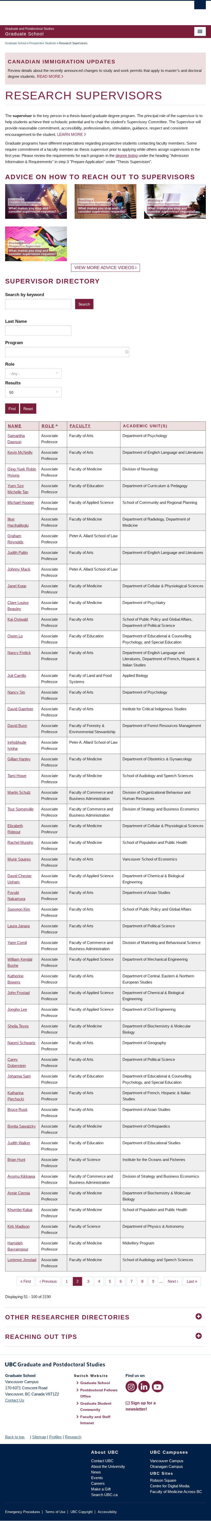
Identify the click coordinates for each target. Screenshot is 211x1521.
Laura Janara (18, 926)
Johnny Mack (18, 569)
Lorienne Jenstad (21, 1260)
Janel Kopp (16, 586)
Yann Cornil (17, 942)
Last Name (16, 321)
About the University (108, 1466)
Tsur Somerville (20, 809)
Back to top (15, 1437)
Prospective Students (42, 43)
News (96, 1472)
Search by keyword (24, 294)
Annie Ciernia (18, 1193)
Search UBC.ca (104, 1494)
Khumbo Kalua (19, 1209)
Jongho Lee (17, 1009)
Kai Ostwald (17, 619)
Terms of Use (55, 1512)
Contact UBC (102, 1461)
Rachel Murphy (20, 842)
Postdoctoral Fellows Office (99, 1393)
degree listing (127, 155)
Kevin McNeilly (20, 452)
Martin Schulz (19, 792)
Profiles (55, 1437)
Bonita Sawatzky (21, 1126)
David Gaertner (20, 709)
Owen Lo (15, 636)
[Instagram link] (131, 1386)
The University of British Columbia (90, 10)
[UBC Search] (200, 6)
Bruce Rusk (17, 1109)
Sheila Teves (18, 1026)
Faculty (80, 426)
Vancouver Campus (166, 1461)
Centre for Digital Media (169, 1486)
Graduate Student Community (95, 1406)
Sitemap (39, 1437)
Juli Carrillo (16, 675)
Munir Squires (19, 859)
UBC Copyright (82, 1512)
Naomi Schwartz (21, 1043)
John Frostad (18, 992)
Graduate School (15, 43)
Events (97, 1478)
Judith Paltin (17, 552)
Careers (98, 1483)
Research (73, 1437)
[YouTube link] (157, 1386)
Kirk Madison (18, 1226)
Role (9, 364)
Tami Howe (16, 775)
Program (14, 342)
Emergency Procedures (22, 1512)
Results (13, 383)
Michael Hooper (20, 502)
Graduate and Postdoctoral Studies (105, 1365)
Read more (49, 76)
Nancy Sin (16, 692)
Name (15, 426)
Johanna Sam (19, 1076)
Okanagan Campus (166, 1466)
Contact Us (14, 1400)
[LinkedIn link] (144, 1386)
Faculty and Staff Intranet (95, 1420)
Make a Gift (101, 1489)
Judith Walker (18, 1143)
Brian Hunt (16, 1159)
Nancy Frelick (19, 652)
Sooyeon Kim (18, 909)
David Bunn (17, 725)
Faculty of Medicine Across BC (176, 1491)
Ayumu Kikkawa (21, 1176)
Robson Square (163, 1480)
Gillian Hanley (19, 759)
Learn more (70, 134)
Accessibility (107, 1512)
